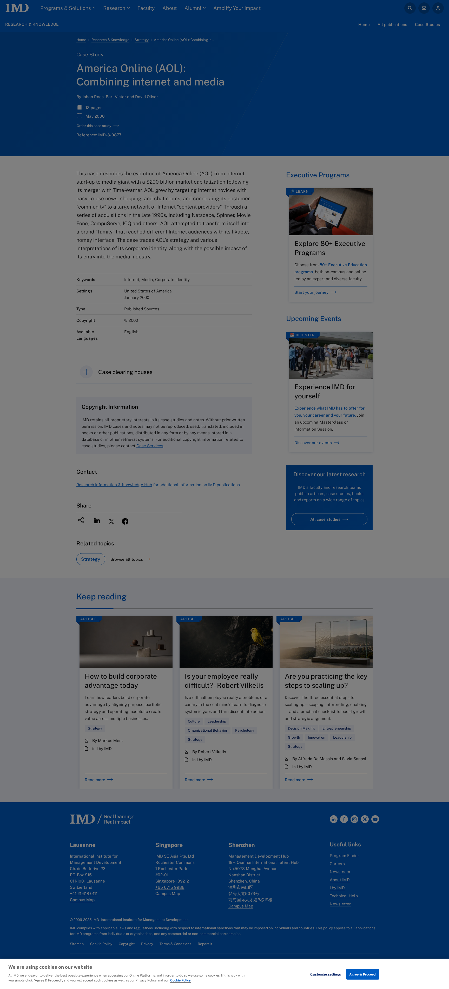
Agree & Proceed (362, 974)
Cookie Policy (180, 980)
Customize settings (325, 974)
